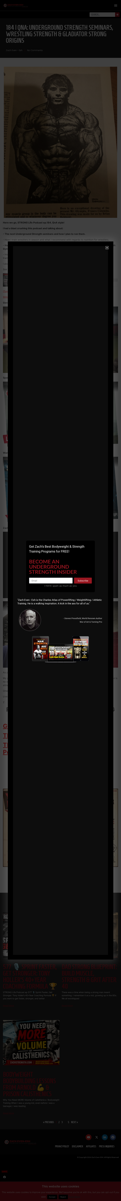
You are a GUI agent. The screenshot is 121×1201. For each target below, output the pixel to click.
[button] (107, 248)
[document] (60, 600)
